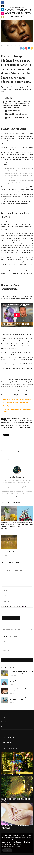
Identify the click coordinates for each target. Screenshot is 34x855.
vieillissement (13, 429)
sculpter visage (18, 427)
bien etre (22, 418)
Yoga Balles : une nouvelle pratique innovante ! (17, 399)
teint (6, 429)
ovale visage (20, 424)
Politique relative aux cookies (11, 846)
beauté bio (15, 418)
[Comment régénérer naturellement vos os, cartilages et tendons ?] (4, 699)
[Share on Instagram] (2, 13)
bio (27, 418)
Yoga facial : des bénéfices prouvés (17, 114)
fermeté (29, 420)
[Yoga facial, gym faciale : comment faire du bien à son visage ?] (17, 31)
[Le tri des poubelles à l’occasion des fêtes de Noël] (25, 513)
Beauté (12, 7)
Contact (3, 726)
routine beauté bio (12, 425)
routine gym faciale (25, 425)
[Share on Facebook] (2, 2)
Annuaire (3, 721)
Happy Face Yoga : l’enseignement (17, 117)
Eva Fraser (22, 420)
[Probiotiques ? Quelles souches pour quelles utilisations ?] (4, 691)
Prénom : (3, 641)
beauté (9, 418)
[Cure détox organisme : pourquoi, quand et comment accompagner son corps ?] (9, 513)
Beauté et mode (19, 7)
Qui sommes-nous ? (6, 742)
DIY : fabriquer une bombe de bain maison (15, 402)
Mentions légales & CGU (7, 732)
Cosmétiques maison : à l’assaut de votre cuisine (17, 406)
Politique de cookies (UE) (7, 737)
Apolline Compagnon (7, 45)
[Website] (17, 497)
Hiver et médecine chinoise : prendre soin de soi (17, 460)
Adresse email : (5, 650)
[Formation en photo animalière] (9, 542)
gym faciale (14, 422)
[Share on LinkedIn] (2, 9)
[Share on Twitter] (2, 6)
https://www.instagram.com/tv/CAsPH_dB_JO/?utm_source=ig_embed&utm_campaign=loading (17, 366)
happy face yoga (23, 422)
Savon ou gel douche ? (10, 775)
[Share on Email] (2, 17)
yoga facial (22, 429)
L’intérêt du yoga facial (14, 111)
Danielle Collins (13, 420)
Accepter (7, 850)
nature (14, 424)
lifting (8, 424)
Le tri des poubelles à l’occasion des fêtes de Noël (25, 524)
